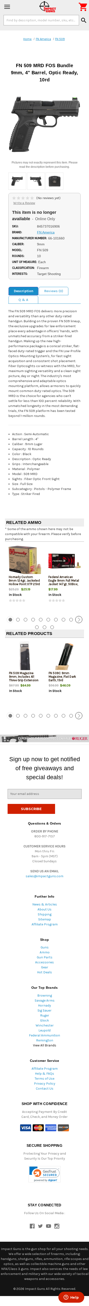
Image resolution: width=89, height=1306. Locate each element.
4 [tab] (33, 619)
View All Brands (44, 1045)
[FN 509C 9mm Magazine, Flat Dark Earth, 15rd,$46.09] (64, 657)
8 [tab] (63, 619)
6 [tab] (48, 619)
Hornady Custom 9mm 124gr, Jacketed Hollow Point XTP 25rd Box (24, 582)
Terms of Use (44, 1079)
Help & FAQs (44, 1074)
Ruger (44, 1015)
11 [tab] (37, 627)
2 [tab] (18, 619)
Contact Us (44, 1089)
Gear (44, 967)
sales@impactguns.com (44, 876)
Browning (44, 995)
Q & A (23, 300)
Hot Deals (44, 972)
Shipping (45, 914)
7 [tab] (56, 619)
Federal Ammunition (44, 1035)
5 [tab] (40, 619)
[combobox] (41, 20)
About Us (44, 909)
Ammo (45, 952)
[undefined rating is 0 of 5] (23, 198)
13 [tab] (52, 627)
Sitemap (44, 919)
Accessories (44, 962)
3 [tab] (25, 619)
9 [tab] (71, 619)
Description (23, 291)
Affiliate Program (45, 924)
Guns (45, 947)
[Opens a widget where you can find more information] (71, 1298)
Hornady (44, 1005)
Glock (44, 1020)
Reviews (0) (53, 291)
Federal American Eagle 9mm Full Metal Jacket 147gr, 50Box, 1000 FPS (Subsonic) (63, 582)
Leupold (44, 1030)
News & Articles (44, 904)
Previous (10, 619)
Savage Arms (45, 1000)
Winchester (45, 1025)
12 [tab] (44, 627)
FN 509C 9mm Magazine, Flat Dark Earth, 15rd (62, 676)
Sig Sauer (44, 1010)
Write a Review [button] (24, 203)
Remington (44, 1040)
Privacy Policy (44, 1084)
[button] (44, 1174)
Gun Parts (44, 957)
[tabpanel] (24, 578)
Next (78, 619)
